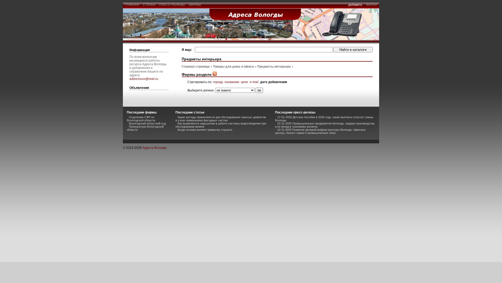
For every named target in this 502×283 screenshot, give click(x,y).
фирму (371, 5)
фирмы (195, 5)
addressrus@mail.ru (143, 79)
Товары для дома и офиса (233, 66)
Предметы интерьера (274, 66)
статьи (149, 5)
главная (132, 5)
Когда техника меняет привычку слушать (205, 129)
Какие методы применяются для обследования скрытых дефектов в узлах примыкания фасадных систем (220, 119)
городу (218, 82)
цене (244, 82)
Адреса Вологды (154, 148)
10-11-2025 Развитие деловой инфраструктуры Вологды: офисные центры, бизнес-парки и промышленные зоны (320, 131)
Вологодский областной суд (147, 123)
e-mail (254, 82)
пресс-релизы (172, 5)
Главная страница (196, 66)
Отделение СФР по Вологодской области (141, 119)
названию (232, 82)
